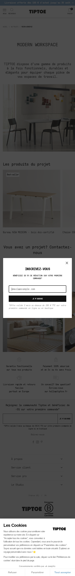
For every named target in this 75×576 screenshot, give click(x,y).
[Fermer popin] (67, 263)
